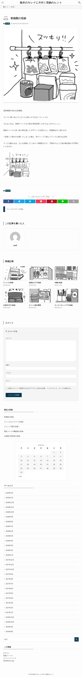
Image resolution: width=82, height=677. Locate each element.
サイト (8, 381)
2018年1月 (9, 555)
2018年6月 (9, 531)
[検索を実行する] (76, 639)
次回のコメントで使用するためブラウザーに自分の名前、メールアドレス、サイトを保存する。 (40, 388)
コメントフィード (9, 658)
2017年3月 (9, 603)
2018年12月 (10, 502)
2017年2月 (9, 608)
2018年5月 (9, 536)
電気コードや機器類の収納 (13, 431)
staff (15, 245)
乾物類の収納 (9, 417)
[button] (79, 2)
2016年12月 (10, 617)
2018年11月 (10, 507)
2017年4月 (9, 598)
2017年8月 (9, 579)
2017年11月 (10, 564)
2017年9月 (9, 574)
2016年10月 (10, 622)
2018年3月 (9, 545)
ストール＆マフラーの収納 (13, 422)
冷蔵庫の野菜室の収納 (12, 436)
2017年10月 (10, 569)
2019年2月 (9, 493)
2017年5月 (9, 593)
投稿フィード (8, 655)
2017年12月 (10, 560)
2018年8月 (9, 521)
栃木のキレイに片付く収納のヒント (41, 2)
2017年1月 (9, 612)
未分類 (7, 23)
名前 (8, 365)
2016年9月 (9, 627)
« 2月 (20, 476)
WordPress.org (8, 661)
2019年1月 (9, 498)
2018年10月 (10, 512)
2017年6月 (9, 588)
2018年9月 (9, 517)
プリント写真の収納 (11, 426)
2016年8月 (9, 631)
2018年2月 (9, 550)
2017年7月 (9, 584)
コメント (9, 338)
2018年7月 (9, 526)
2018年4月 (9, 541)
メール (8, 373)
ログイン (6, 653)
